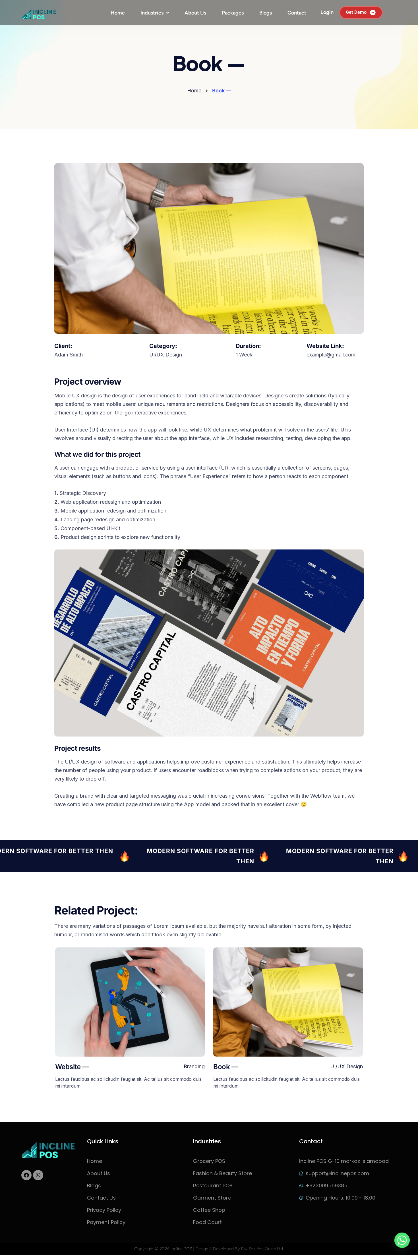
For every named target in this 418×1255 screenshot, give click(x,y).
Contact (296, 13)
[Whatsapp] (38, 1175)
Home (118, 13)
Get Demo (356, 12)
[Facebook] (26, 1175)
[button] (155, 13)
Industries (152, 13)
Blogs (265, 13)
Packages (233, 13)
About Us (195, 13)
